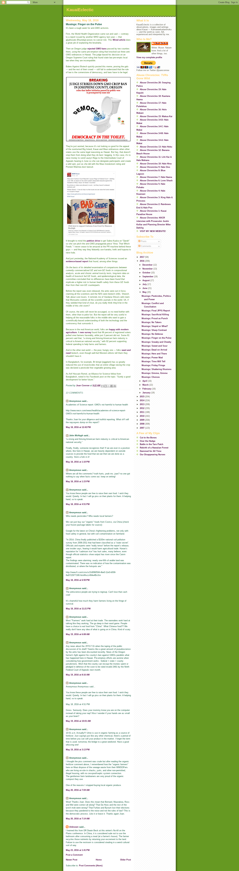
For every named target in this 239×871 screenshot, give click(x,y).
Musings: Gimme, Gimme (154, 373)
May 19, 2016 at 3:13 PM (78, 749)
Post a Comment (74, 855)
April (145, 381)
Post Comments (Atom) (90, 865)
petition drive (93, 241)
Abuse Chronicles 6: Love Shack (156, 180)
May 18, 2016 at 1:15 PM (78, 481)
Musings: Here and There (154, 353)
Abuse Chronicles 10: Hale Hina (156, 163)
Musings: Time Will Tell (153, 361)
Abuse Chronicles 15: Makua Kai (156, 116)
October (146, 272)
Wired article (119, 40)
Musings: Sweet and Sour (154, 346)
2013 (142, 404)
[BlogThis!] (105, 386)
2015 (142, 396)
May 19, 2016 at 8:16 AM (78, 675)
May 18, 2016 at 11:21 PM (78, 608)
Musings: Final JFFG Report (156, 310)
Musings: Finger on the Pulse (156, 338)
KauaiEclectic (79, 9)
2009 (142, 420)
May (144, 292)
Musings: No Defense (152, 334)
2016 (142, 261)
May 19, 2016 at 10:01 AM (78, 721)
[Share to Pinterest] (114, 386)
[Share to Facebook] (111, 386)
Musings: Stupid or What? (155, 326)
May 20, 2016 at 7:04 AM (78, 790)
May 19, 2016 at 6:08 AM (78, 634)
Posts (143, 241)
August (146, 280)
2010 (142, 416)
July (144, 284)
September (148, 276)
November (147, 268)
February (147, 389)
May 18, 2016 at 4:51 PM (78, 504)
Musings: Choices (151, 377)
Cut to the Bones (148, 437)
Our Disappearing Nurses (152, 454)
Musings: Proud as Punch (155, 318)
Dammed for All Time (150, 451)
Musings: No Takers (151, 322)
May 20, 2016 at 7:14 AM (78, 818)
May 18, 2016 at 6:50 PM (78, 580)
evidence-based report (77, 261)
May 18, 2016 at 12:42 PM (78, 427)
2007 (142, 428)
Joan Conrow (161, 43)
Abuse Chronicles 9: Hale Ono (155, 167)
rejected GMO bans (96, 48)
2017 (142, 257)
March (145, 385)
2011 (142, 412)
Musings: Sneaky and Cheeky (156, 342)
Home (99, 859)
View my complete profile (149, 57)
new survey (86, 332)
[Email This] (102, 386)
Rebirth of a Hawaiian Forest (154, 447)
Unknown (74, 827)
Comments (145, 246)
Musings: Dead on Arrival (154, 350)
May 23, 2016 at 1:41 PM (78, 850)
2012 (142, 408)
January (146, 392)
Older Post (125, 859)
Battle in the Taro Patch (151, 444)
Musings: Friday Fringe (153, 365)
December (147, 265)
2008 (142, 424)
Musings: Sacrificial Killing (155, 314)
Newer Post (71, 859)
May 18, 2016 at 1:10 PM (78, 462)
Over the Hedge (147, 441)
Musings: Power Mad (152, 357)
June (145, 288)
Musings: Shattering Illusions (156, 369)
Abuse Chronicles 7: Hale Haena (156, 177)
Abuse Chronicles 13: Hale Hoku (156, 147)
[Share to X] (108, 386)
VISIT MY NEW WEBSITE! (153, 231)
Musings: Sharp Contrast (154, 330)
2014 (142, 400)
